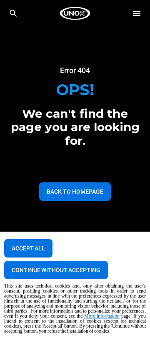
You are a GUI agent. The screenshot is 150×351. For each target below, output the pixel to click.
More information (102, 316)
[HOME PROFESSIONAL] (75, 13)
